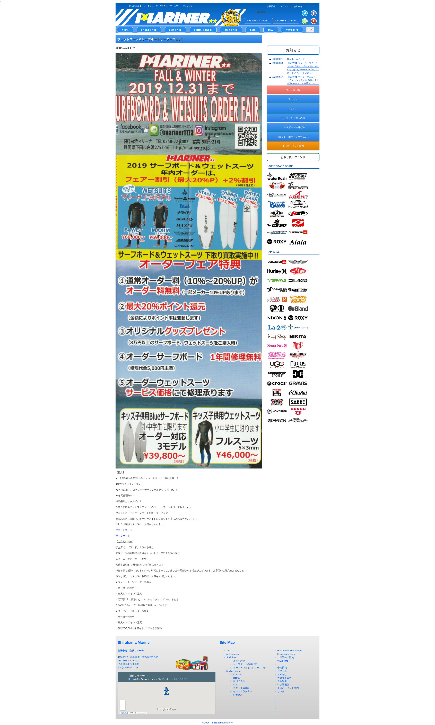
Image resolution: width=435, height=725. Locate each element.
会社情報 (271, 6)
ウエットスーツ (124, 530)
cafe (253, 29)
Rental (236, 677)
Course (237, 674)
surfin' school (203, 29)
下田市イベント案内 (293, 146)
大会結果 (282, 681)
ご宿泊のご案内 (285, 657)
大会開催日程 (293, 89)
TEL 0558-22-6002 (257, 20)
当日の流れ (239, 681)
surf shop (175, 29)
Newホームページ (296, 59)
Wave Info (282, 660)
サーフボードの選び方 (293, 127)
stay (270, 29)
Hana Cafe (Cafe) (286, 654)
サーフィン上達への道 (293, 118)
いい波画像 (283, 684)
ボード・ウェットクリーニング (249, 667)
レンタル (293, 108)
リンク (280, 691)
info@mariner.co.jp (128, 667)
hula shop (231, 29)
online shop (149, 29)
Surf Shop (231, 657)
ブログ (310, 6)
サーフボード (123, 535)
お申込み (238, 694)
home (125, 29)
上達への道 (239, 660)
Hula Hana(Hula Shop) (289, 650)
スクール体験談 (241, 688)
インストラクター (242, 691)
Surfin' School (233, 671)
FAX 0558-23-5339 (286, 20)
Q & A (236, 684)
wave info (292, 29)
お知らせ (298, 6)
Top (228, 650)
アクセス (285, 6)
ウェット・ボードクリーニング (293, 136)
